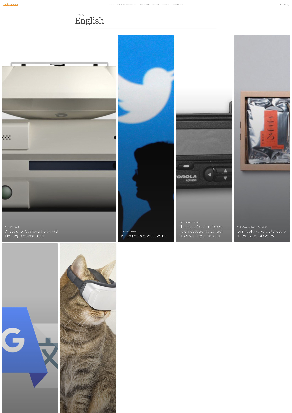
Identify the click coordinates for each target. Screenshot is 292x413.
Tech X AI (9, 227)
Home (111, 5)
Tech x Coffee (263, 227)
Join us (156, 5)
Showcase (144, 5)
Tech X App (125, 231)
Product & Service (125, 5)
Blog (164, 5)
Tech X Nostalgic (186, 222)
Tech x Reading (243, 227)
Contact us (177, 5)
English (16, 227)
